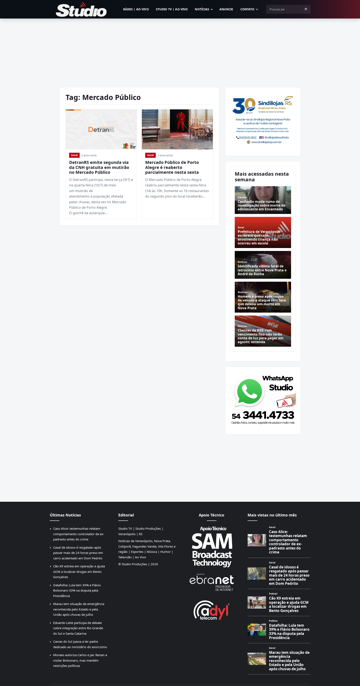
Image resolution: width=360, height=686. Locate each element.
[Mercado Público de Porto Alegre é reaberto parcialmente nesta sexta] (177, 129)
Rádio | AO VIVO (136, 9)
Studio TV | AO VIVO (172, 9)
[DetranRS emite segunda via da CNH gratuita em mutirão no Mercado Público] (101, 129)
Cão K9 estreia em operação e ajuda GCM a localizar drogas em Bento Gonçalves (79, 571)
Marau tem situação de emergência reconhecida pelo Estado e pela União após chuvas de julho (78, 609)
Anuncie (226, 9)
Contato (247, 9)
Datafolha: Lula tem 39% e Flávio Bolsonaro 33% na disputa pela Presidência (77, 590)
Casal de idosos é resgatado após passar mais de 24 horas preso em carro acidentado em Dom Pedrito (78, 552)
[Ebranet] (211, 582)
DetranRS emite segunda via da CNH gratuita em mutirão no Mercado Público (99, 167)
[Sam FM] (211, 547)
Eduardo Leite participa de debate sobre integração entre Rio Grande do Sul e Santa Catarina (78, 628)
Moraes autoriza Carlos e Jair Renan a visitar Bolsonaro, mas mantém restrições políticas (80, 660)
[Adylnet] (211, 610)
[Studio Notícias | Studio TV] (81, 9)
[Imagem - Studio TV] (263, 398)
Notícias (202, 9)
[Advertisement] (180, 50)
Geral (74, 155)
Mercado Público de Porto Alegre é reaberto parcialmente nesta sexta (172, 167)
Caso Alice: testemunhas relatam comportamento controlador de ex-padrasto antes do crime (78, 533)
